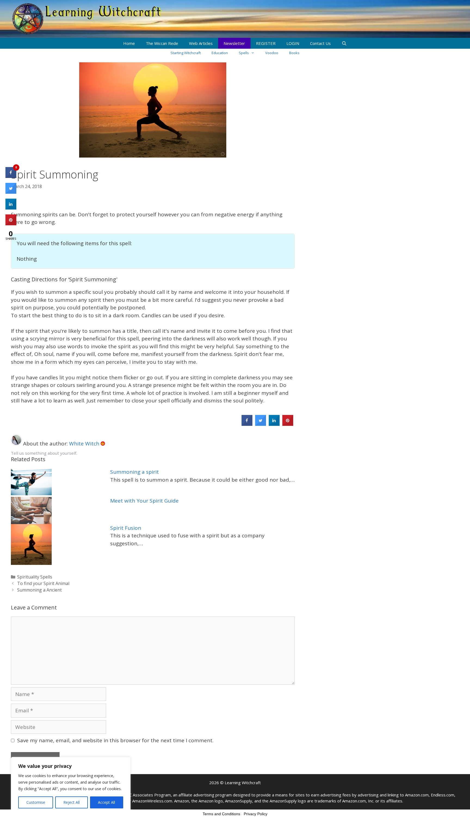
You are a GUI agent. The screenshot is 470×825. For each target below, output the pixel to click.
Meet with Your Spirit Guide (144, 500)
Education (220, 52)
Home (129, 43)
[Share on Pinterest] (287, 424)
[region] (71, 785)
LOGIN (292, 43)
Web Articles (201, 43)
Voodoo (271, 52)
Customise (35, 802)
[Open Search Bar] (344, 43)
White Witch (85, 443)
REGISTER (266, 43)
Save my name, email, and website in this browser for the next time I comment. (115, 740)
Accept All (106, 802)
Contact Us (320, 43)
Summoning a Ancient (39, 590)
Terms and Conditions (221, 814)
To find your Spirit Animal (43, 583)
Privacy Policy (255, 814)
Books (294, 52)
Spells (244, 52)
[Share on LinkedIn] (10, 208)
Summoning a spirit (134, 471)
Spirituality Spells (34, 577)
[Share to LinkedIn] (274, 424)
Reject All (71, 802)
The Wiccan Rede (162, 43)
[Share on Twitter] (260, 424)
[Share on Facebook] (247, 424)
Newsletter (234, 43)
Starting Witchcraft (186, 52)
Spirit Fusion (125, 527)
